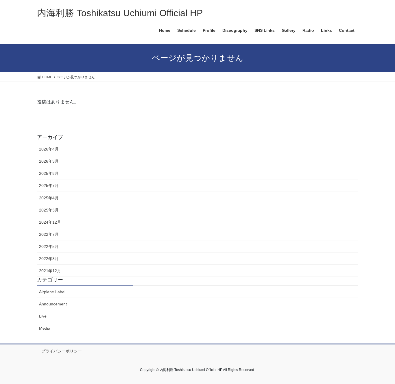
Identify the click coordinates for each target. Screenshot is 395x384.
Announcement (53, 304)
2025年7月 (49, 185)
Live (43, 316)
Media (44, 328)
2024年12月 (50, 222)
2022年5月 (49, 246)
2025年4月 (49, 198)
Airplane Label (52, 292)
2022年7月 (49, 234)
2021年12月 (50, 270)
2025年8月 (49, 173)
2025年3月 (49, 210)
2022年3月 (49, 258)
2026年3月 (49, 161)
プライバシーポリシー (61, 351)
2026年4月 (49, 149)
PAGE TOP (380, 367)
